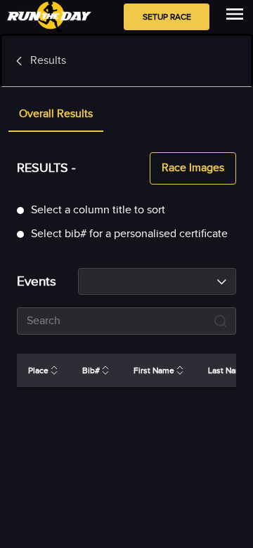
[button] (55, 115)
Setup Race (167, 17)
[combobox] (157, 281)
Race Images (193, 168)
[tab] (55, 115)
